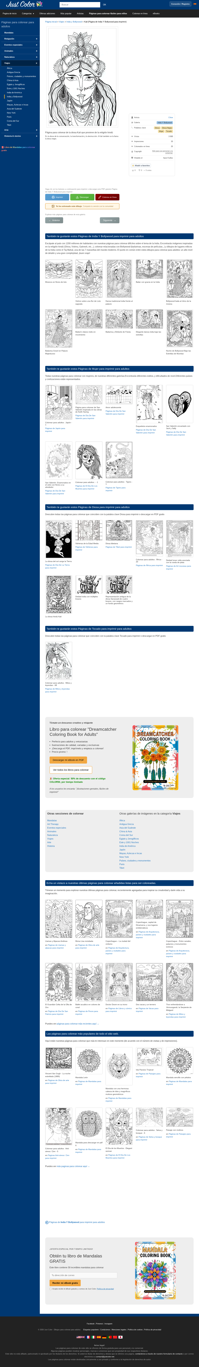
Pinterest (100, 1324)
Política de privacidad (105, 1289)
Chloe (170, 117)
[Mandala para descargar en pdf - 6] (88, 1138)
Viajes (61, 22)
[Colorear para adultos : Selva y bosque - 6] (149, 1126)
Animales (51, 831)
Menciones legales (119, 1330)
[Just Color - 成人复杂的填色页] (115, 1337)
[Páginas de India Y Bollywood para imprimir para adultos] (47, 1222)
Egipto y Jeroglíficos (129, 839)
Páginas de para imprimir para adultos (77, 1222)
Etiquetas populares (91, 1330)
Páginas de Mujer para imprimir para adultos (103, 368)
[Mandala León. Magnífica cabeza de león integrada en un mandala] (88, 1073)
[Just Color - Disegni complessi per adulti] (93, 1337)
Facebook (91, 1324)
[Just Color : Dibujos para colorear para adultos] (24, 4)
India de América (127, 846)
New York (124, 857)
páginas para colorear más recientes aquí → (78, 1024)
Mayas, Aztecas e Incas (130, 853)
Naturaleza (52, 835)
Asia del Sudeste (127, 828)
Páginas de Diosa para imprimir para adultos (104, 507)
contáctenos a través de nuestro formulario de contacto (159, 1354)
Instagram (108, 1324)
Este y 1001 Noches (129, 842)
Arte (49, 842)
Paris (121, 864)
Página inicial (51, 22)
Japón (122, 850)
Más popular (66, 13)
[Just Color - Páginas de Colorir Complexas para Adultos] (110, 1337)
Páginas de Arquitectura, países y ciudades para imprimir (117, 951)
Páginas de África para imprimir (149, 565)
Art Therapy (52, 824)
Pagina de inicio (10, 13)
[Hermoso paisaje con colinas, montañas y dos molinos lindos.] (179, 1126)
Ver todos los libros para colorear (71, 770)
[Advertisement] (82, 163)
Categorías (27, 13)
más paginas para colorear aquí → (73, 1166)
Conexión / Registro (180, 4)
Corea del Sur (126, 835)
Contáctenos (105, 1330)
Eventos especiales (56, 828)
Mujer (161, 131)
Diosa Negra (167, 128)
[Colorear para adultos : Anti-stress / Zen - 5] (58, 1144)
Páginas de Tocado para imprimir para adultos (105, 628)
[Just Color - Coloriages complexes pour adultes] (88, 1337)
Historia (51, 846)
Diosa (157, 128)
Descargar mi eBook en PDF (68, 760)
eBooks (156, 13)
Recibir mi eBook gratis (65, 1283)
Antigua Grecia (126, 824)
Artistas (80, 13)
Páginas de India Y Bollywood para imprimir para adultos (111, 236)
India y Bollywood (74, 22)
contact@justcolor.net (105, 1357)
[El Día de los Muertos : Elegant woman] (119, 1144)
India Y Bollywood (165, 123)
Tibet (121, 868)
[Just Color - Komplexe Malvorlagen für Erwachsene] (104, 1337)
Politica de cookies (135, 1330)
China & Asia (125, 831)
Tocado (169, 131)
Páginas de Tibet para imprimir (119, 547)
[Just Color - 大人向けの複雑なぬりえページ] (120, 1337)
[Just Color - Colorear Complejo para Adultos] (99, 1337)
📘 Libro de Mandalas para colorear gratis (18, 148)
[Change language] (195, 3)
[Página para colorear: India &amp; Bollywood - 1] (88, 328)
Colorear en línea (139, 13)
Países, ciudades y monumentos (135, 860)
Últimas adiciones (47, 13)
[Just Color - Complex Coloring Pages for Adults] (80, 1337)
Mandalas (52, 820)
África (122, 820)
